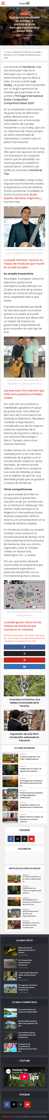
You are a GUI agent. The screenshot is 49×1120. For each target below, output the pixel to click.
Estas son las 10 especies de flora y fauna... (26, 950)
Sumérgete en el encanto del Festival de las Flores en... (31, 783)
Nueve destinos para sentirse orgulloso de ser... (27, 1023)
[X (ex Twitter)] (24, 839)
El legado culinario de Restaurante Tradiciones (31, 806)
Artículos (24, 14)
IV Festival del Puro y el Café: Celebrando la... (30, 758)
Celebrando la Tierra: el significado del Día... (30, 769)
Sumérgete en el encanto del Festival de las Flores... (31, 902)
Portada (7, 52)
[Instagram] (18, 839)
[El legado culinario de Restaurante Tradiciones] (15, 924)
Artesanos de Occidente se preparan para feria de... (27, 1047)
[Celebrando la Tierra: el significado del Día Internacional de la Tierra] (15, 890)
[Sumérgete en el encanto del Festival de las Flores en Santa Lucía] (15, 901)
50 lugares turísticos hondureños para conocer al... (27, 987)
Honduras (30, 635)
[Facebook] (11, 839)
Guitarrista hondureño (14, 635)
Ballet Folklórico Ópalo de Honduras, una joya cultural (31, 819)
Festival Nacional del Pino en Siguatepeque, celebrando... (31, 795)
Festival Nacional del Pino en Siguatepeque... (30, 913)
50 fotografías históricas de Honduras (25, 962)
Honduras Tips (31, 35)
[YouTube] (31, 839)
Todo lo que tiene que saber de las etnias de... (28, 975)
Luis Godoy (14, 638)
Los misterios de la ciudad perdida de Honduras (27, 1035)
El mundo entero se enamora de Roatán (27, 1010)
